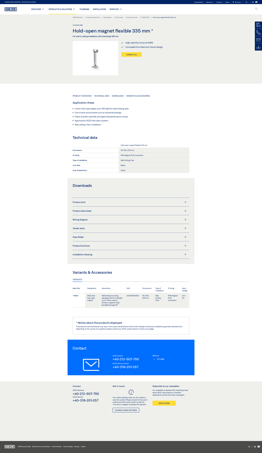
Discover (36, 9)
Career (227, 2)
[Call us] (258, 32)
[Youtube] (256, 2)
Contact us (131, 55)
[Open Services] (121, 9)
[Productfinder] (258, 25)
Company (219, 2)
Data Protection (57, 446)
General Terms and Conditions (41, 446)
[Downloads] (258, 47)
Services (114, 9)
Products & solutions (60, 9)
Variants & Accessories (138, 96)
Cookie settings (68, 446)
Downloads (118, 96)
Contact (77, 386)
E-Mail (151, 329)
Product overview (82, 96)
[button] (237, 2)
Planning (84, 9)
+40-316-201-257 (125, 367)
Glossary (77, 446)
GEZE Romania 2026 (24, 446)
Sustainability (198, 2)
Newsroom (209, 2)
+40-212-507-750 (126, 359)
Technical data (101, 96)
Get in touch (119, 386)
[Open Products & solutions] (74, 9)
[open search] (256, 9)
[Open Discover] (43, 9)
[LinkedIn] (253, 2)
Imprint (83, 446)
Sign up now (164, 403)
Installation (99, 9)
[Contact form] (258, 39)
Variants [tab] (77, 279)
